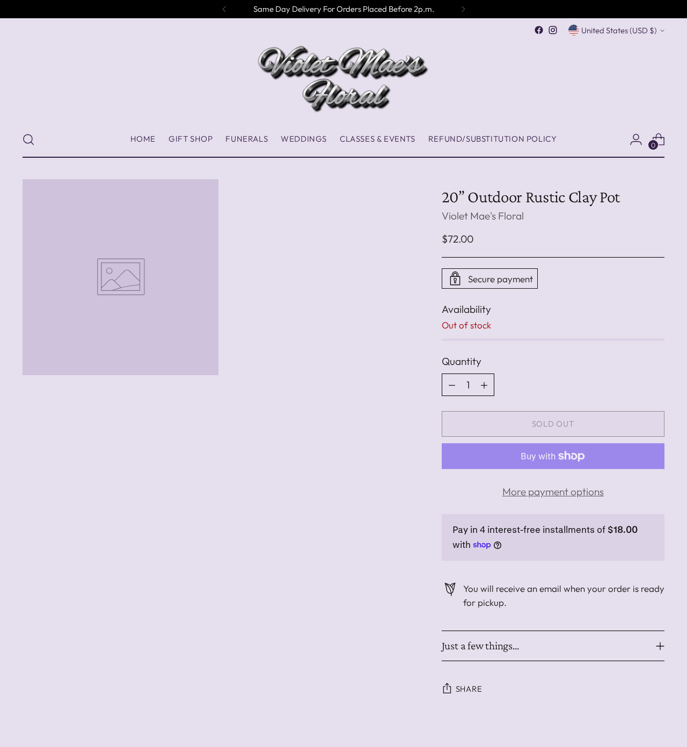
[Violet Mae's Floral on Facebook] (539, 30)
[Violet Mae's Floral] (343, 79)
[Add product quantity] (484, 385)
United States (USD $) (619, 30)
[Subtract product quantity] (452, 385)
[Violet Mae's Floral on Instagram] (553, 30)
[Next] (463, 9)
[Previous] (224, 9)
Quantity (461, 361)
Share (469, 689)
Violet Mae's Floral (483, 215)
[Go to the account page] (636, 139)
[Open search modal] (28, 139)
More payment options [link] (553, 491)
